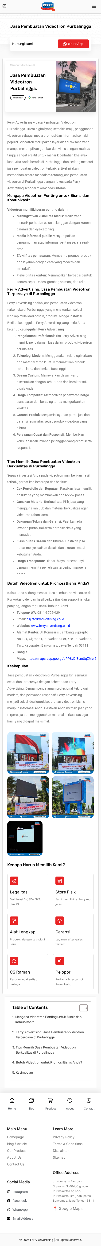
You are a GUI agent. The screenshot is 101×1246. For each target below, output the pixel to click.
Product (50, 1108)
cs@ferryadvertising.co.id (45, 619)
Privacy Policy (63, 1137)
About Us (14, 1157)
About (70, 1108)
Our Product (16, 1151)
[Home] (12, 1100)
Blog (31, 1108)
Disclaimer (61, 1151)
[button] (94, 6)
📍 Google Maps (67, 1208)
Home (12, 1108)
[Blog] (31, 1100)
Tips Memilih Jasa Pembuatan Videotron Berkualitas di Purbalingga (46, 1050)
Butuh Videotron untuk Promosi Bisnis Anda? (49, 1062)
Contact (89, 1108)
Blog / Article (17, 1144)
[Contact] (89, 1100)
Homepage (15, 1137)
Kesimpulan (24, 1073)
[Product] (50, 1100)
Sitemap (59, 1157)
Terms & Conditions (67, 1144)
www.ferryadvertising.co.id (50, 626)
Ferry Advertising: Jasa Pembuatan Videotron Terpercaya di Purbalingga (50, 1034)
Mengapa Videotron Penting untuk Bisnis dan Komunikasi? (48, 1019)
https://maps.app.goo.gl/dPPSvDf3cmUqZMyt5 (61, 658)
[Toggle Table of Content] (81, 1008)
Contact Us (15, 1164)
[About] (69, 1100)
